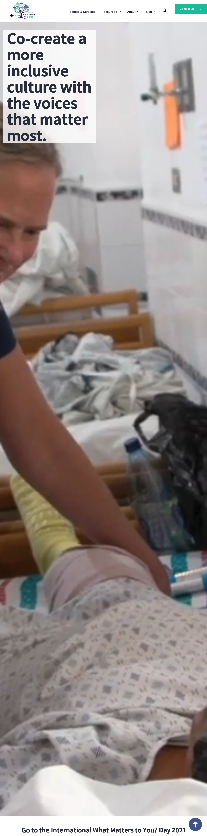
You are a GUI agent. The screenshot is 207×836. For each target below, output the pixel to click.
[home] (21, 10)
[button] (110, 13)
